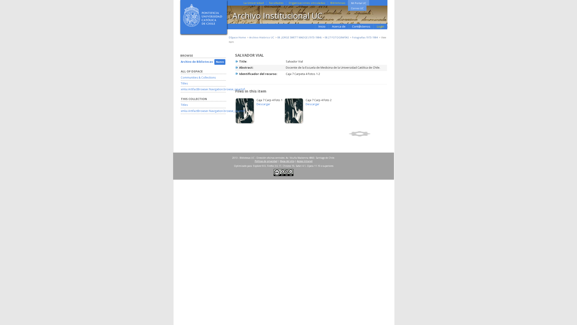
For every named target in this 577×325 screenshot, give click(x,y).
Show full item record (367, 134)
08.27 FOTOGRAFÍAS (337, 37)
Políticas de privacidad (266, 161)
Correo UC (357, 8)
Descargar (263, 104)
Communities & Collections (198, 77)
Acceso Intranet (305, 161)
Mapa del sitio (287, 161)
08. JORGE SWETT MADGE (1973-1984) (299, 37)
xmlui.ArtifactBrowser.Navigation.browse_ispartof (213, 89)
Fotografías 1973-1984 (365, 37)
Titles (184, 83)
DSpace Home (237, 37)
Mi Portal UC (358, 3)
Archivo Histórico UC (261, 37)
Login (380, 26)
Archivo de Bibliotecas (197, 62)
